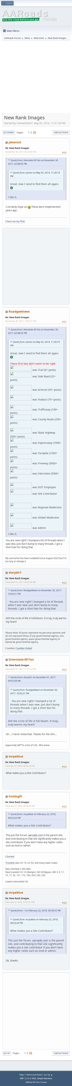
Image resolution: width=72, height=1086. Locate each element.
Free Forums (41, 1082)
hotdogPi (15, 796)
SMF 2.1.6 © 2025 (28, 1078)
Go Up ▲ (48, 1074)
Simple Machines (44, 1078)
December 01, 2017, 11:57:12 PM (20, 669)
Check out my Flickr (15, 221)
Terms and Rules (34, 1074)
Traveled (9, 862)
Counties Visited (24, 648)
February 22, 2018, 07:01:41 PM (20, 902)
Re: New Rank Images (17, 148)
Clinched (9, 856)
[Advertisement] (36, 78)
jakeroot (15, 142)
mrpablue (16, 756)
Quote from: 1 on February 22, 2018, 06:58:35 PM (36, 910)
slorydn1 (15, 572)
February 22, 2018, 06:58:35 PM (20, 805)
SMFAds (28, 1082)
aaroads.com (35, 835)
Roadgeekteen (19, 311)
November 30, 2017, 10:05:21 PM (20, 321)
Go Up (6, 1053)
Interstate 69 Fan (21, 659)
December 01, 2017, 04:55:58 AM (20, 582)
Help (21, 1074)
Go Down (8, 132)
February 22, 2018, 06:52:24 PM (20, 766)
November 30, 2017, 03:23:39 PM (20, 151)
